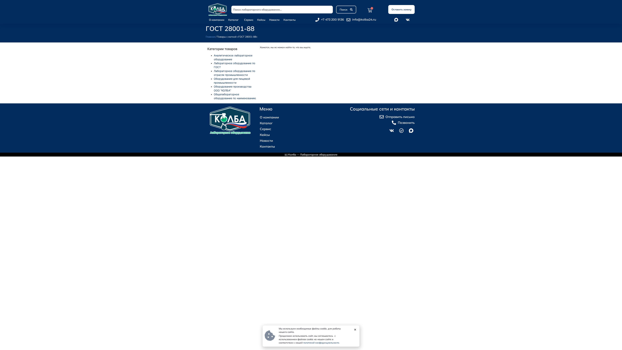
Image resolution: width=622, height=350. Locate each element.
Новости (274, 19)
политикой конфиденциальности (321, 342)
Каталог (233, 19)
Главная (210, 36)
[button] (355, 329)
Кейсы (261, 19)
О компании (216, 19)
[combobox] (282, 9)
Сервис (248, 19)
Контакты (289, 19)
